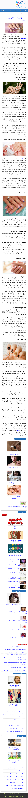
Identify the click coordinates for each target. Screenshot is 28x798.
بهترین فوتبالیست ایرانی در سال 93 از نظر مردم (14, 785)
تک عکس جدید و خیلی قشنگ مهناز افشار (14, 686)
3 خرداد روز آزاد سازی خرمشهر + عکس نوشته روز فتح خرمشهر (15, 660)
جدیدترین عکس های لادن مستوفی (16, 720)
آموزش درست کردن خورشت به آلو (16, 782)
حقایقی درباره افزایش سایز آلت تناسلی (14, 468)
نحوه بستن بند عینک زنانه (14, 572)
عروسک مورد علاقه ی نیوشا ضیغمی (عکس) (15, 731)
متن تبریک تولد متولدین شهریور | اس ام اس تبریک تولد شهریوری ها (15, 554)
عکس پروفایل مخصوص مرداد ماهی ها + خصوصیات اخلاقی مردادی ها (14, 587)
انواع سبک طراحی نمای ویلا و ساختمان (18, 667)
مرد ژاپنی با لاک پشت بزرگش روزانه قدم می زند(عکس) (14, 748)
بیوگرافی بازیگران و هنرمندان (19, 673)
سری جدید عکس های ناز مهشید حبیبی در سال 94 (14, 704)
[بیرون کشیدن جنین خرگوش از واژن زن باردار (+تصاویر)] (14, 475)
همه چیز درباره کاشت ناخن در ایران (16, 18)
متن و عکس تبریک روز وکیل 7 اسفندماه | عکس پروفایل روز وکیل (15, 670)
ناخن (22, 159)
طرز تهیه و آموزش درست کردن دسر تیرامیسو (14, 779)
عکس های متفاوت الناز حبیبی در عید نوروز (15, 711)
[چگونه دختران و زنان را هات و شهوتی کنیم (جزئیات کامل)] (14, 446)
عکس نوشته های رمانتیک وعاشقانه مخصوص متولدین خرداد (15, 649)
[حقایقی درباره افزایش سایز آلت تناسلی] (14, 461)
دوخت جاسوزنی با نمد (19, 771)
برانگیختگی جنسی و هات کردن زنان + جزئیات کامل (14, 497)
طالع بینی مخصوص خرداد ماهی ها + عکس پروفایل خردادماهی (16, 654)
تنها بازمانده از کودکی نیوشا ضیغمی (16, 728)
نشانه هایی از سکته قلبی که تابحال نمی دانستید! (14, 776)
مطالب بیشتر (4, 514)
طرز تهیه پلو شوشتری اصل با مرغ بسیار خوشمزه (13, 774)
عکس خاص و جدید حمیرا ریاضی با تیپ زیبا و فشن (13, 714)
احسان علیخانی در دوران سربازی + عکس (15, 717)
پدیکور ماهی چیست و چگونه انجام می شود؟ (14, 761)
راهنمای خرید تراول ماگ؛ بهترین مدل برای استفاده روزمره (13, 569)
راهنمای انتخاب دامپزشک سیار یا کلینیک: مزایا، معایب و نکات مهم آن (15, 662)
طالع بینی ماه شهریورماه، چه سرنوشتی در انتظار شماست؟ (14, 560)
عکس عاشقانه (3, 10)
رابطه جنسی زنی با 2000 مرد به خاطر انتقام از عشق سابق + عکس (14, 647)
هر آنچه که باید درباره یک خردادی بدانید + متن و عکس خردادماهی (15, 657)
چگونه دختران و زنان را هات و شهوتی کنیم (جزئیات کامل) (14, 453)
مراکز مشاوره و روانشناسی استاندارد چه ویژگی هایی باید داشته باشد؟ (15, 665)
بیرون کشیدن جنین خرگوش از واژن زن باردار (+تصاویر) (14, 482)
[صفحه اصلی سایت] (26, 10)
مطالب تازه (16, 10)
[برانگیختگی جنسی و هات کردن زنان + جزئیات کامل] (14, 490)
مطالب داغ (22, 10)
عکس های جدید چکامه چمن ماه (16, 722)
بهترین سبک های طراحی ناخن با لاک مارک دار (17, 638)
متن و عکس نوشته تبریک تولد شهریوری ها (16, 527)
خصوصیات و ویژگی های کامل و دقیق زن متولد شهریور (15, 541)
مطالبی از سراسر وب (21, 736)
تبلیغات (11, 10)
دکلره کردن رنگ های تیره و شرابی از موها (14, 604)
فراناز (25, 20)
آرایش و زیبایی (21, 20)
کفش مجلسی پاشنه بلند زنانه (17, 788)
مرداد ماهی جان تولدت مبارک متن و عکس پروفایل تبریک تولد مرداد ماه (13, 578)
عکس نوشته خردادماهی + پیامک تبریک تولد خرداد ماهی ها (15, 652)
